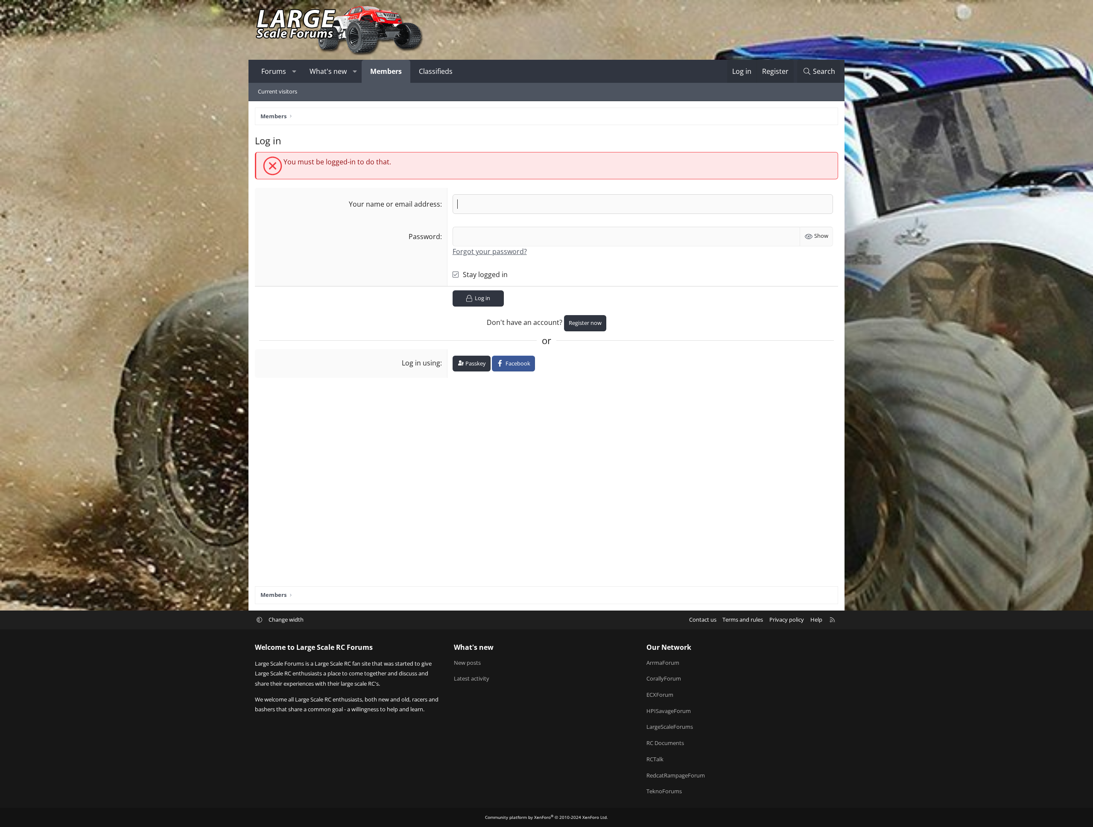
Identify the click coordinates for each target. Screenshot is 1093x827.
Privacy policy (786, 619)
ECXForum (659, 694)
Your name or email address (394, 204)
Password (424, 236)
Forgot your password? (490, 251)
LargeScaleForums (669, 727)
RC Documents (665, 743)
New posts (467, 662)
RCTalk (654, 759)
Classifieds (436, 71)
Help (816, 619)
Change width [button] (286, 619)
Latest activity (471, 678)
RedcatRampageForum (675, 775)
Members (386, 71)
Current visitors (277, 91)
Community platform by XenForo (546, 817)
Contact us (702, 619)
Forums (273, 71)
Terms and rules (742, 619)
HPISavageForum (668, 711)
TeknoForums (664, 791)
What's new (328, 71)
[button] (294, 71)
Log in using (421, 363)
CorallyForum (663, 678)
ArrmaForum (662, 662)
